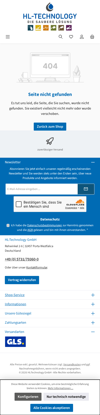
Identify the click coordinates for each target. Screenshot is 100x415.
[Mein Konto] (81, 37)
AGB (30, 230)
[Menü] (7, 37)
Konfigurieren (28, 396)
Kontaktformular (36, 267)
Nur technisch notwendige (66, 396)
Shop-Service (15, 295)
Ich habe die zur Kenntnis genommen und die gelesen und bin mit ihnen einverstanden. (52, 227)
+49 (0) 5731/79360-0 (22, 259)
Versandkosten (72, 364)
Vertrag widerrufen (22, 279)
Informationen (15, 304)
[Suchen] (60, 37)
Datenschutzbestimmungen (44, 225)
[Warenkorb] (92, 37)
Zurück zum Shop (50, 126)
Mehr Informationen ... (60, 388)
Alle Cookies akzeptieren (51, 407)
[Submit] (85, 189)
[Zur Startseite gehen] (50, 16)
